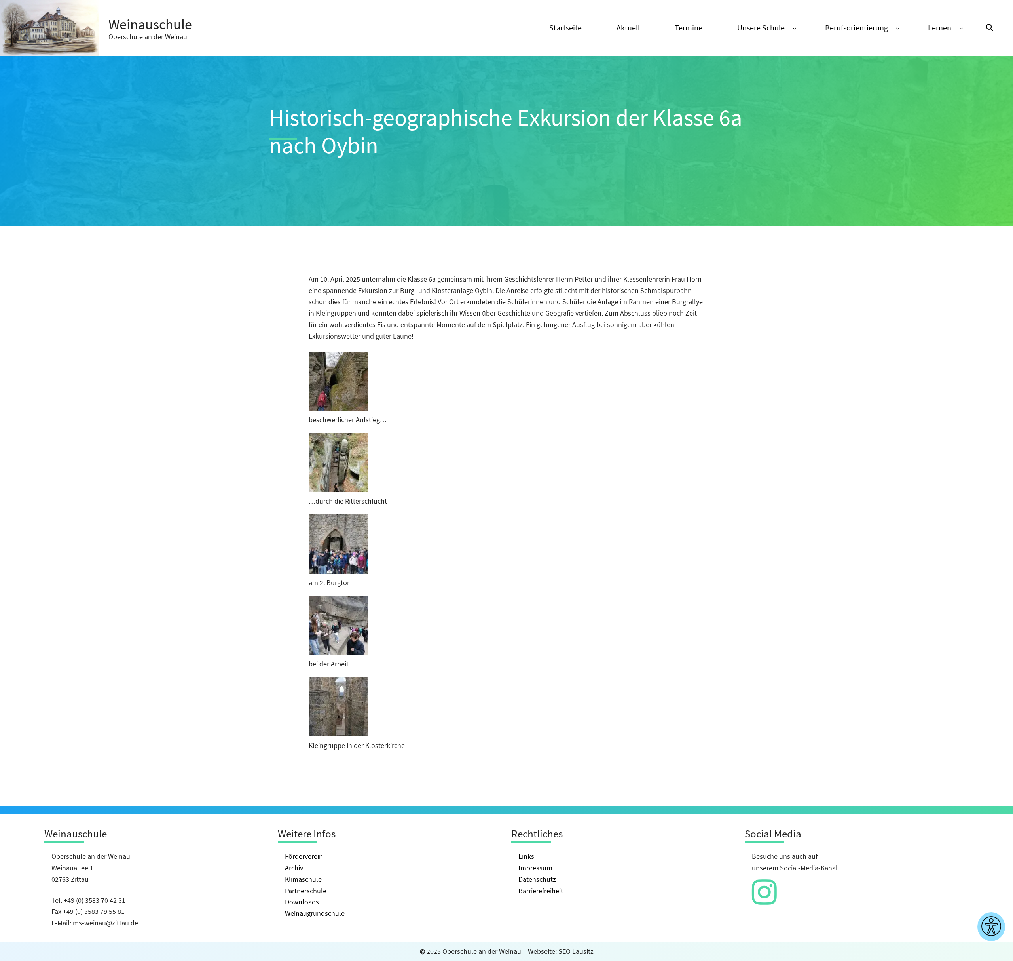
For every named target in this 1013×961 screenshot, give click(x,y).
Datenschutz (537, 879)
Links (526, 856)
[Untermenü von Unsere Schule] (795, 28)
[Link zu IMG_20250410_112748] (338, 489)
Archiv (294, 867)
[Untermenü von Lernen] (961, 28)
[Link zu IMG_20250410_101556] (338, 571)
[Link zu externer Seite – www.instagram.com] (764, 900)
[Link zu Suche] (989, 28)
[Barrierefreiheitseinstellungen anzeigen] (991, 926)
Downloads (302, 901)
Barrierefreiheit (540, 890)
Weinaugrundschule (315, 913)
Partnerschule (305, 890)
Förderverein (304, 856)
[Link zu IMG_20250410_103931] (338, 733)
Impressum (535, 867)
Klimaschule (303, 879)
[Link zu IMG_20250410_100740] (338, 408)
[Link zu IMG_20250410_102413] (338, 652)
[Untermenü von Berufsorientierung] (898, 28)
